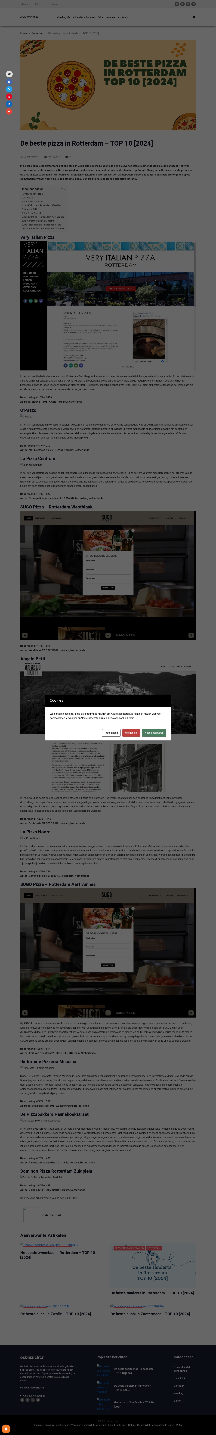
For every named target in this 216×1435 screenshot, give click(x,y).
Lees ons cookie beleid (121, 718)
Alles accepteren (154, 732)
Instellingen (111, 732)
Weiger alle (131, 732)
